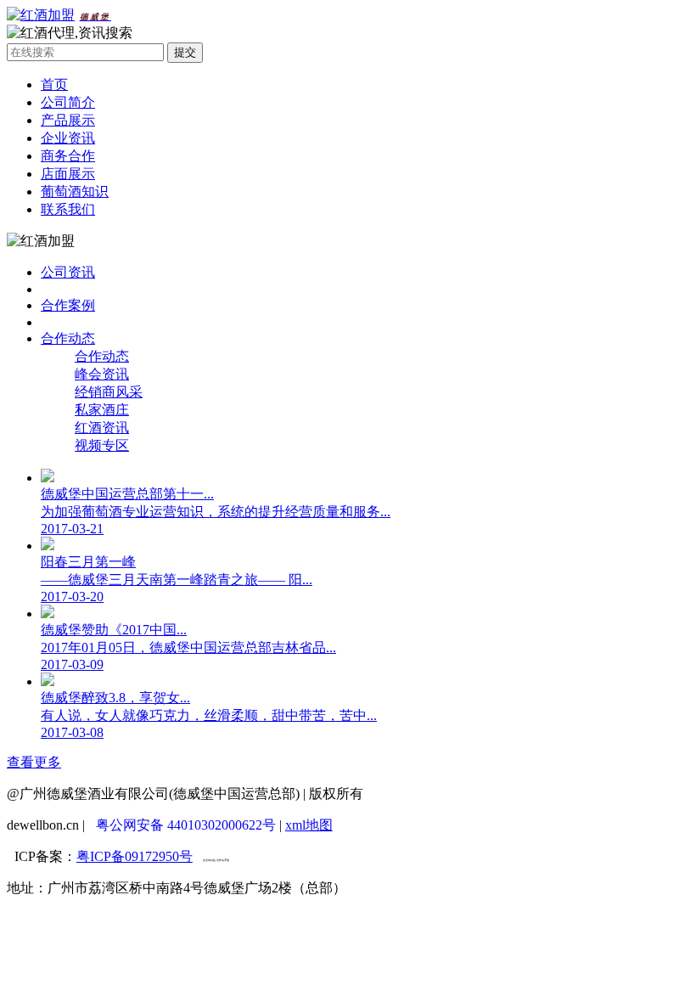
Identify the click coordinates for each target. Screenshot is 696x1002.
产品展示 (68, 120)
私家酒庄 (102, 409)
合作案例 (68, 305)
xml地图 (309, 825)
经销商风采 (109, 392)
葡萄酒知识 (75, 191)
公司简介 (68, 102)
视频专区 (102, 445)
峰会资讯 (102, 374)
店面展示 (68, 173)
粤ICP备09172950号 (134, 856)
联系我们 (68, 209)
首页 (54, 84)
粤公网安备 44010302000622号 (186, 825)
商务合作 (68, 156)
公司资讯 (68, 272)
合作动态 (68, 338)
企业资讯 (68, 138)
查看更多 (34, 762)
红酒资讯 (102, 427)
